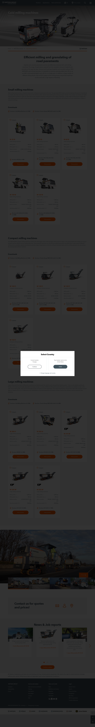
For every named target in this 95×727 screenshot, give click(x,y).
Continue (34, 366)
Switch (60, 366)
